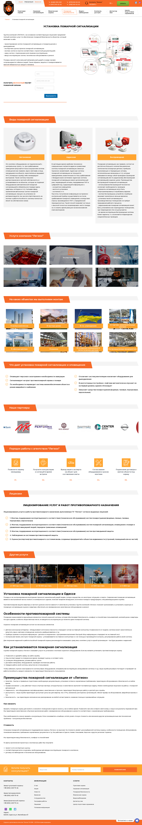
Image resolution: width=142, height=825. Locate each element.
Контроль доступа (97, 11)
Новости (37, 792)
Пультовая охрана (21, 11)
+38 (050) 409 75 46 (11, 788)
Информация (28, 2)
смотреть (92, 4)
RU (110, 3)
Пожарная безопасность (69, 11)
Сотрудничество (39, 798)
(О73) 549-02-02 (74, 2)
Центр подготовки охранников (129, 11)
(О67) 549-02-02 (56, 4)
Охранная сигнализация (38, 11)
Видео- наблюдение (83, 11)
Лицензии (37, 804)
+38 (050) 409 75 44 (11, 803)
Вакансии (38, 2)
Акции (21, 2)
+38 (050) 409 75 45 (11, 795)
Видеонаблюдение (79, 798)
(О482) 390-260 (56, 2)
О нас (36, 785)
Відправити (51, 96)
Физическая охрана (53, 11)
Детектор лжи (113, 11)
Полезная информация (42, 807)
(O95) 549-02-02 (74, 4)
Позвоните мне (120, 769)
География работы (40, 801)
